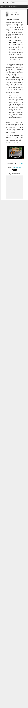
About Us (15, 6)
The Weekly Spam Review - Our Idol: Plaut (15, 14)
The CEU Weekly (17, 164)
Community (14, 167)
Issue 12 (19, 167)
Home (10, 6)
